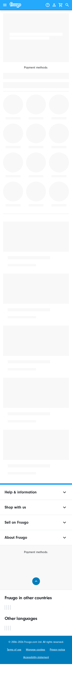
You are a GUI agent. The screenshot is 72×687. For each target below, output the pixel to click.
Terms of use (14, 649)
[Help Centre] (47, 5)
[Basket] (60, 5)
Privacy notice (57, 649)
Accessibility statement (36, 657)
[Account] (54, 5)
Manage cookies (35, 649)
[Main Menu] (5, 5)
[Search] (67, 5)
